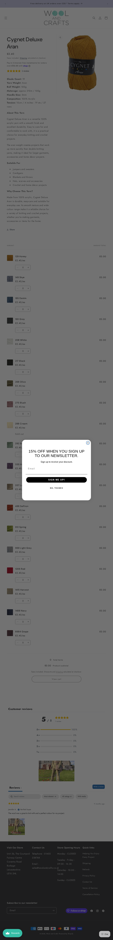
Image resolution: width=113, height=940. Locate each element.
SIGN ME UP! (56, 480)
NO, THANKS (56, 488)
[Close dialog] (88, 442)
